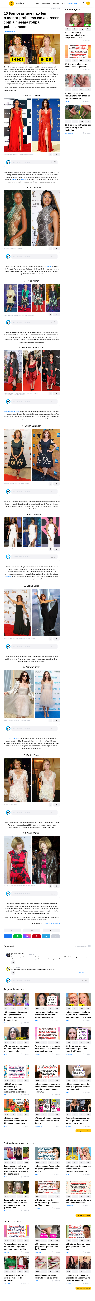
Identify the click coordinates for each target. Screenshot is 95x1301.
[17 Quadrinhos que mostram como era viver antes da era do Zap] (47, 1106)
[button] (12, 930)
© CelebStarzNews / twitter (10, 804)
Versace (49, 266)
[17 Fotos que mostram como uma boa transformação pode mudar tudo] (16, 1034)
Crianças (37, 1054)
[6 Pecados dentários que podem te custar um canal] (47, 1263)
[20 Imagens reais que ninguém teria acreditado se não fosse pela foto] (78, 81)
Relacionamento (8, 1095)
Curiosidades (69, 133)
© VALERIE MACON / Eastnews (12, 638)
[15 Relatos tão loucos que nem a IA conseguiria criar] (78, 52)
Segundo (8, 576)
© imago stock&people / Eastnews (26, 885)
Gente (67, 69)
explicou (24, 179)
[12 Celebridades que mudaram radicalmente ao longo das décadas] (78, 20)
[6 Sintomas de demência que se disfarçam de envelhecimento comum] (78, 1154)
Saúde (67, 1174)
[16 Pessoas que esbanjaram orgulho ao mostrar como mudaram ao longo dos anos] (78, 1000)
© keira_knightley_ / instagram (11, 720)
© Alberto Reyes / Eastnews (11, 885)
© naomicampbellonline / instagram (13, 248)
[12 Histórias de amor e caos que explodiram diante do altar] (78, 1232)
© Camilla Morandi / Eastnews (27, 638)
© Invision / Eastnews (9, 483)
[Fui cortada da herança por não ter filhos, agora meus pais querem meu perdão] (16, 1232)
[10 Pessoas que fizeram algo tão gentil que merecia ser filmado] (47, 1154)
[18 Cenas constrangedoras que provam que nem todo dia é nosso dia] (47, 1232)
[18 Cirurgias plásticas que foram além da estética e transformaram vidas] (47, 1000)
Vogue (14, 179)
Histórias (37, 1095)
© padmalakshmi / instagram (11, 154)
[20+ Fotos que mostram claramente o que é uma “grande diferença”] (78, 1034)
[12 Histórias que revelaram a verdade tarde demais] (78, 1188)
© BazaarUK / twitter (25, 720)
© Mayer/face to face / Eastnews (17, 394)
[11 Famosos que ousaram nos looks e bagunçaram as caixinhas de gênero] (78, 1263)
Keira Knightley (13, 738)
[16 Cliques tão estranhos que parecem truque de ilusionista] (78, 112)
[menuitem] (37, 3)
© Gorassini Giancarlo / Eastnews (12, 393)
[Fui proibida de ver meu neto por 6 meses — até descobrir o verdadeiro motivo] (47, 1034)
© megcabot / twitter (9, 548)
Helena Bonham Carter (11, 411)
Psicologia (7, 1283)
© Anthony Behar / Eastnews (22, 483)
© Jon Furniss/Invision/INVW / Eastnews (24, 315)
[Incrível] (16, 3)
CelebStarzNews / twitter (52, 923)
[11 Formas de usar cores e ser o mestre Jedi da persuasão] (16, 1263)
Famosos (6, 9)
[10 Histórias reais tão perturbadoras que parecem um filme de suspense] (47, 1188)
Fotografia (69, 1054)
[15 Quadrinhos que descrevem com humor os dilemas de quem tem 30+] (16, 1106)
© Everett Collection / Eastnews (11, 314)
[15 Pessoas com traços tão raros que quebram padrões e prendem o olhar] (78, 1072)
